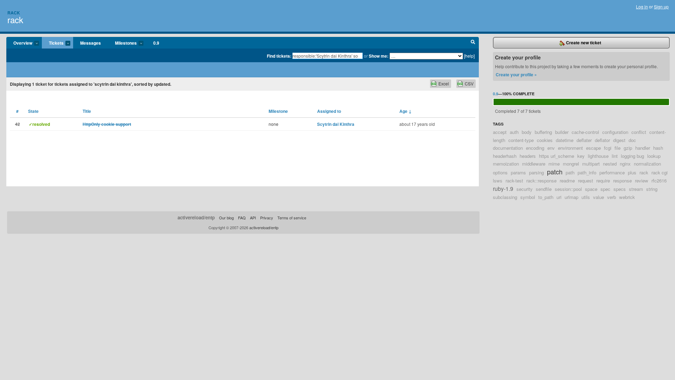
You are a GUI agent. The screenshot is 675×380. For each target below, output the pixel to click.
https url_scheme (556, 156)
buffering (543, 132)
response (622, 180)
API (253, 217)
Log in (642, 6)
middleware (533, 163)
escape (593, 147)
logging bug (632, 156)
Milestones (122, 43)
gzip (628, 147)
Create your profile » (516, 74)
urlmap (571, 197)
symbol (527, 197)
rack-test (514, 180)
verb (611, 197)
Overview (19, 43)
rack (15, 19)
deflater (584, 140)
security (524, 189)
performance (612, 172)
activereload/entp (196, 217)
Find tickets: (279, 56)
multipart (591, 163)
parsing (536, 172)
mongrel (571, 163)
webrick (627, 197)
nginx (625, 163)
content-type (521, 140)
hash (658, 147)
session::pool (568, 189)
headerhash (504, 156)
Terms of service (291, 217)
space (591, 189)
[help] (469, 56)
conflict (638, 132)
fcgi (607, 147)
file (618, 147)
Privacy (266, 217)
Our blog (226, 217)
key (581, 156)
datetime (564, 140)
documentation (508, 147)
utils (585, 197)
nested (610, 163)
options (500, 172)
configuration (615, 132)
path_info (587, 172)
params (518, 172)
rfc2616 (659, 180)
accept (500, 132)
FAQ (242, 217)
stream (636, 189)
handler (642, 147)
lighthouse (598, 156)
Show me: (378, 56)
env (551, 147)
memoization (506, 163)
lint (615, 156)
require (603, 180)
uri (559, 197)
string (651, 189)
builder (561, 132)
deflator (602, 140)
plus (632, 172)
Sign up (661, 6)
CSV (469, 83)
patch (554, 171)
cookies (545, 140)
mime (554, 163)
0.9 (156, 43)
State (33, 111)
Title (87, 111)
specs (619, 189)
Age (405, 111)
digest (619, 140)
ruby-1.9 (503, 188)
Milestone (278, 111)
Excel (443, 83)
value (598, 197)
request (585, 180)
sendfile (544, 189)
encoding (535, 147)
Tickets (53, 43)
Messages (90, 43)
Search (473, 43)
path (570, 172)
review (641, 180)
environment (570, 147)
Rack (13, 12)
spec (605, 189)
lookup (654, 156)
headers (528, 156)
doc (632, 140)
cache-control (585, 132)
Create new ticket (583, 42)
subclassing (505, 197)
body (527, 132)
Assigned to (329, 111)
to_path (545, 197)
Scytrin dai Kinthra (335, 124)
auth (514, 132)
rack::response (541, 180)
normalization (647, 163)
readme (567, 180)
